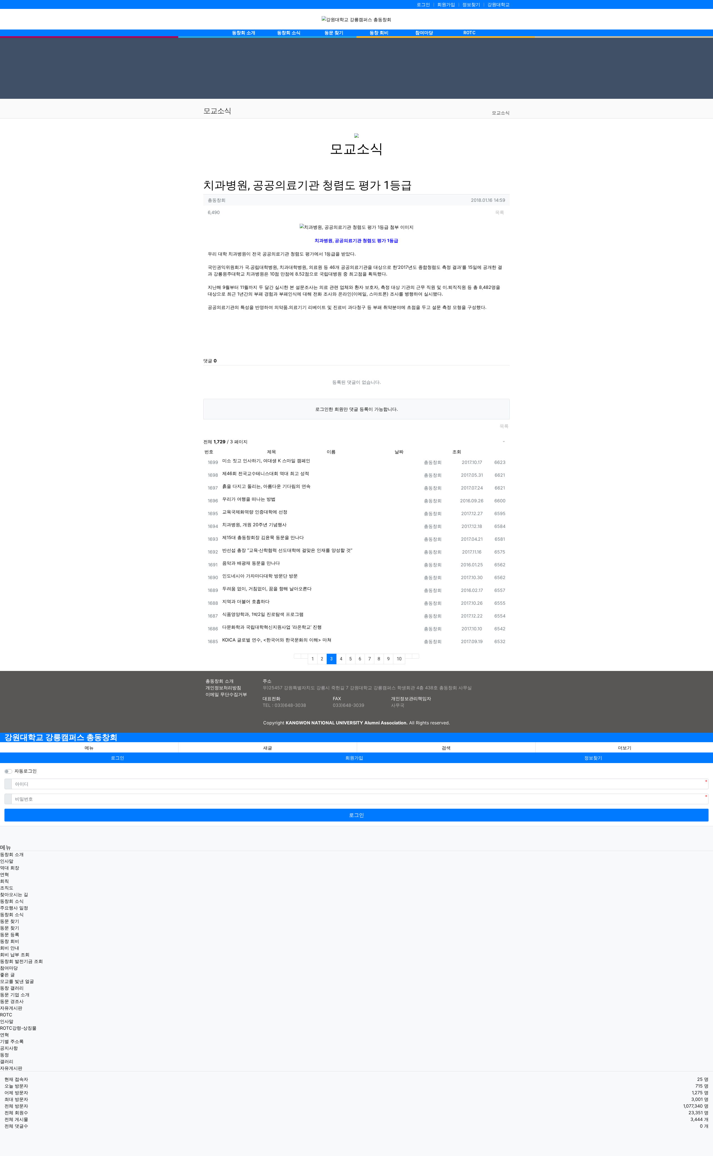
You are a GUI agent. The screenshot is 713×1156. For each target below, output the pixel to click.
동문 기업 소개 (15, 994)
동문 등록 (9, 934)
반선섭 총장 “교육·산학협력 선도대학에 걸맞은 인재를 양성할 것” (287, 550)
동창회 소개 (12, 854)
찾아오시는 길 (14, 894)
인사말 (6, 861)
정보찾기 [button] (593, 758)
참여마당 (9, 968)
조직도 (6, 888)
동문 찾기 (9, 921)
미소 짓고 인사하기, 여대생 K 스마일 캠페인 (266, 460)
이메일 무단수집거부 (226, 694)
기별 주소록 (12, 1041)
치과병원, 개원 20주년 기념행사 (254, 524)
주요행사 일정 (14, 908)
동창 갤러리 (12, 988)
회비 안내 (9, 948)
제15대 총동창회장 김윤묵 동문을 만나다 (263, 537)
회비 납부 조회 (15, 954)
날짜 (399, 451)
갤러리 (6, 1061)
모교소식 (501, 112)
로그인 (423, 4)
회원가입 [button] (354, 758)
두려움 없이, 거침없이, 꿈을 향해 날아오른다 (267, 588)
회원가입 (446, 4)
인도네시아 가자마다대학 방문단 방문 (260, 576)
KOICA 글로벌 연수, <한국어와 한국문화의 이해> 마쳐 (276, 640)
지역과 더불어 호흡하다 (246, 601)
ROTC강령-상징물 (18, 1028)
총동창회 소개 (220, 681)
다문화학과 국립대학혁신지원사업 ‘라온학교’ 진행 (272, 627)
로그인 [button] (117, 758)
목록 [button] (499, 212)
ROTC (6, 1014)
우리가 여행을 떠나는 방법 (248, 499)
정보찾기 (471, 4)
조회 (456, 451)
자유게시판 (11, 1008)
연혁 (4, 874)
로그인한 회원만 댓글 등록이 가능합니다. (356, 409)
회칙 (4, 881)
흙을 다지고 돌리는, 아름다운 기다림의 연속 (266, 486)
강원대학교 (498, 4)
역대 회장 (9, 867)
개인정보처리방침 (223, 687)
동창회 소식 (12, 901)
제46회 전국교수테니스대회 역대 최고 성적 (265, 473)
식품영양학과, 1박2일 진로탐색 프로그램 (263, 614)
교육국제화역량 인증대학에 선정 (254, 512)
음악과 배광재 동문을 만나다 (251, 563)
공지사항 (9, 1048)
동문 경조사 (12, 1001)
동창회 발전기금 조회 (21, 961)
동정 (4, 1054)
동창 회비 (9, 941)
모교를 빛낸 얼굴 (17, 981)
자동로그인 (25, 771)
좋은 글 (7, 974)
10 (399, 658)
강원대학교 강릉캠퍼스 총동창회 (61, 737)
